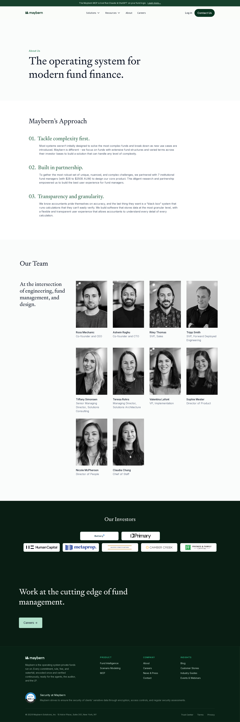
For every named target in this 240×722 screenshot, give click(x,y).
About (129, 12)
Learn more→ (154, 3)
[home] (34, 13)
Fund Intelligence (109, 663)
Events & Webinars (191, 678)
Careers (141, 12)
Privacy (211, 715)
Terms (200, 715)
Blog (183, 663)
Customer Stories (190, 668)
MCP (102, 673)
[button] (93, 12)
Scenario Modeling (110, 668)
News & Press (150, 673)
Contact (147, 678)
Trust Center (187, 715)
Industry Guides (189, 673)
